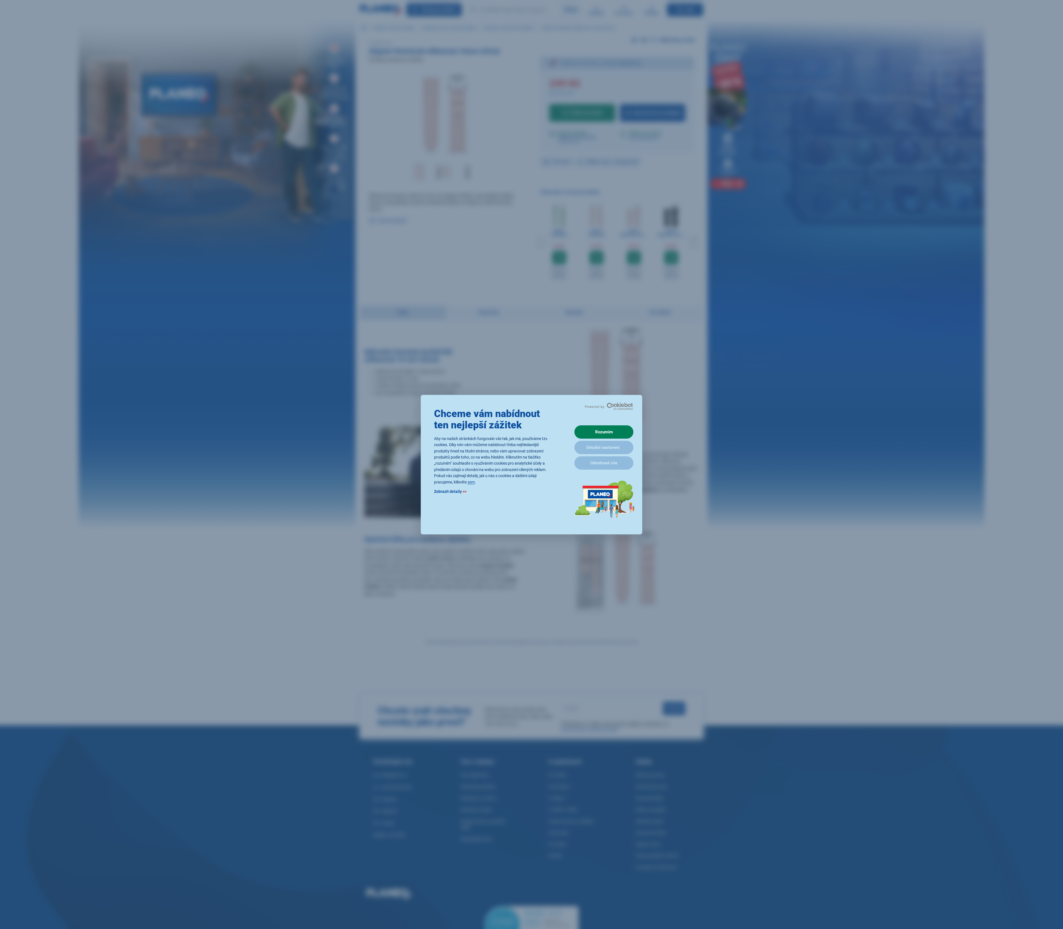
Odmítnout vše (603, 462)
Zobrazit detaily (450, 491)
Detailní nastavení (603, 447)
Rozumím (604, 431)
